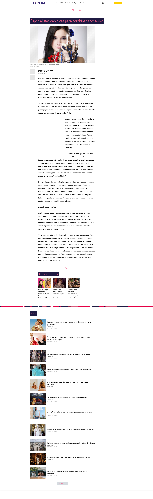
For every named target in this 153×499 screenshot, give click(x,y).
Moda (76, 10)
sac (101, 3)
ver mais (61, 483)
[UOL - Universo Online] (46, 3)
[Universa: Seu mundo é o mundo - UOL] (39, 3)
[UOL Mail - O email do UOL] (104, 3)
